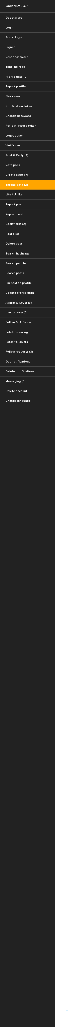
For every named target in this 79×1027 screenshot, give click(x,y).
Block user (13, 96)
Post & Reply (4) (17, 155)
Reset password (17, 57)
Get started (14, 18)
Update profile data (20, 293)
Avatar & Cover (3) (19, 303)
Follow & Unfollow (19, 322)
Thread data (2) (17, 185)
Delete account (16, 391)
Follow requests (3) (19, 351)
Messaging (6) (15, 381)
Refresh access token (21, 126)
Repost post (14, 214)
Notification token (19, 106)
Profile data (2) (16, 77)
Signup (10, 47)
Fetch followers (17, 342)
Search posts (15, 273)
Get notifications (18, 361)
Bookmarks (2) (16, 224)
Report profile (16, 86)
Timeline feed (15, 67)
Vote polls (13, 165)
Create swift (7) (17, 175)
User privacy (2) (16, 312)
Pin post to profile (19, 283)
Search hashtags (17, 253)
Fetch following (17, 332)
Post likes (12, 234)
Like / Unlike (14, 194)
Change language (18, 401)
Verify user (13, 145)
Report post (14, 204)
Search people (16, 263)
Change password (18, 116)
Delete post (14, 243)
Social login (14, 37)
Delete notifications (20, 371)
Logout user (14, 135)
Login (9, 27)
